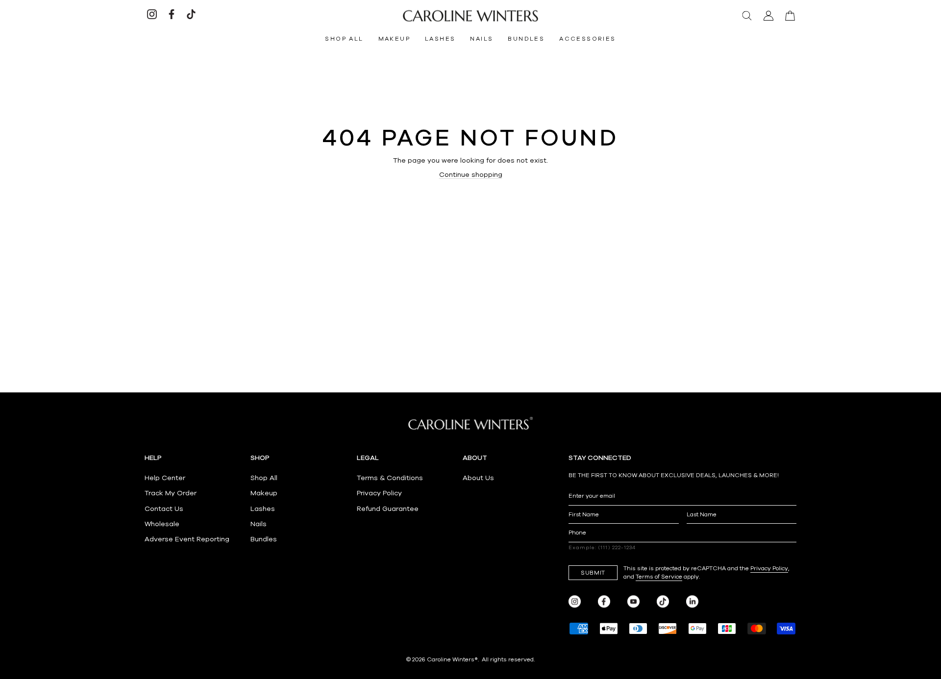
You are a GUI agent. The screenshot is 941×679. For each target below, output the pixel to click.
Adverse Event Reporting (187, 539)
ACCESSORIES (587, 39)
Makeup (263, 493)
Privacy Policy (379, 493)
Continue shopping (470, 174)
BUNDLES (526, 39)
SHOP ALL (344, 39)
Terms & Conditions (390, 478)
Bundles (263, 539)
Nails (258, 524)
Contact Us (164, 508)
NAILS (481, 39)
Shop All (263, 478)
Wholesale (162, 524)
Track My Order (171, 493)
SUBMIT (593, 573)
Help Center (165, 478)
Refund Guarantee (388, 508)
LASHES (440, 39)
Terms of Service (659, 577)
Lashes (262, 508)
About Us (478, 478)
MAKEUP (394, 39)
